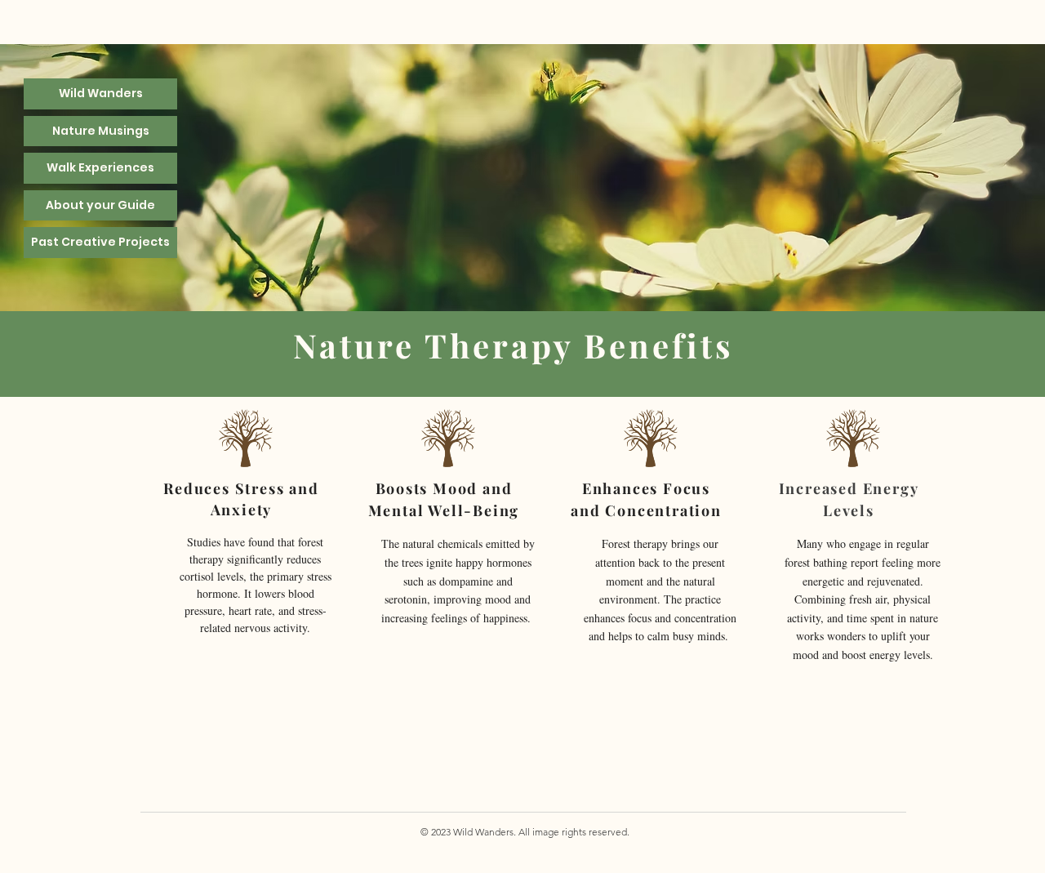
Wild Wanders (101, 93)
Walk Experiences (100, 167)
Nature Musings (100, 130)
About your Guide (100, 205)
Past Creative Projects (100, 242)
